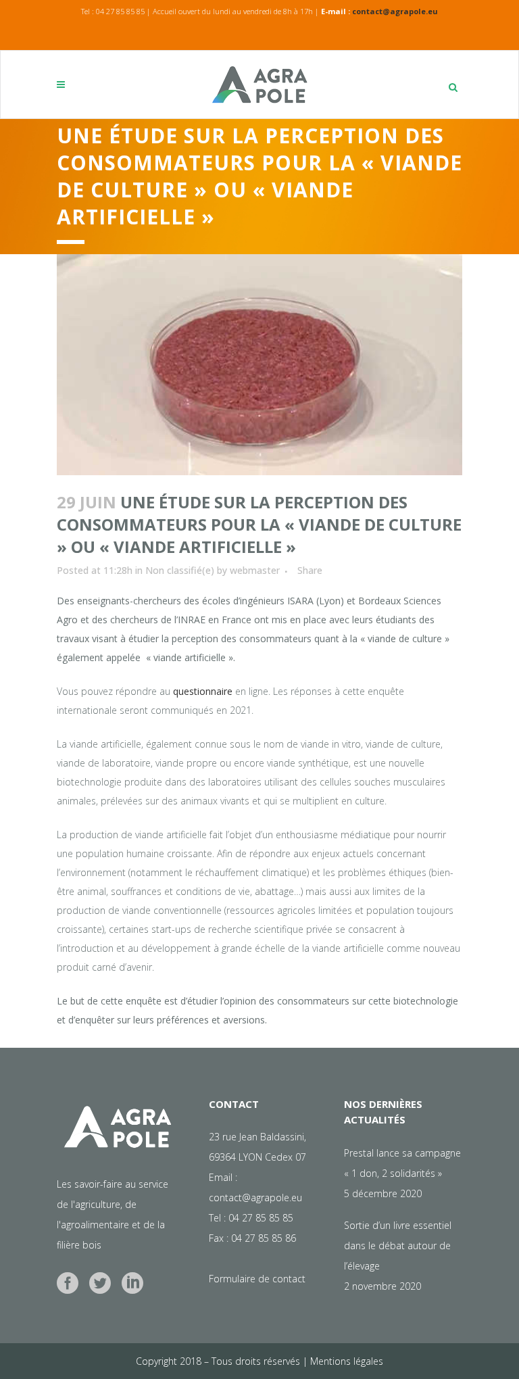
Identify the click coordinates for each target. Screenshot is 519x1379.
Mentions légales (346, 1361)
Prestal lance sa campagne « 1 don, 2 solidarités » (402, 1163)
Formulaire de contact (257, 1278)
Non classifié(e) (179, 570)
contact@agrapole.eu (395, 11)
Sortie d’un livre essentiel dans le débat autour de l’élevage (397, 1245)
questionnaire (202, 691)
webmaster (255, 570)
